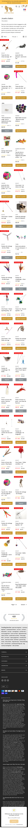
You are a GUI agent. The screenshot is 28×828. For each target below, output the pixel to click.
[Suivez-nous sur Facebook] (2, 680)
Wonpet (17, 53)
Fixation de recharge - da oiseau (6, 524)
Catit (16, 214)
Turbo (16, 244)
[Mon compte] (19, 6)
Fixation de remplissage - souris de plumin (6, 554)
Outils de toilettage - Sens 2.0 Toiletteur (20, 217)
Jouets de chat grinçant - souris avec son (20, 56)
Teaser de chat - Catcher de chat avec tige (6, 432)
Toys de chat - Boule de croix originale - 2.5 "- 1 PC (6, 493)
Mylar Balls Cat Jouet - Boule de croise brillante (20, 119)
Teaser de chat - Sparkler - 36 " (19, 524)
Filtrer (5, 36)
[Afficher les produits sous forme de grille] (23, 36)
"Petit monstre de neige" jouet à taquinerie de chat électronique (6, 120)
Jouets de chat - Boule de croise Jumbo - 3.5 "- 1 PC (6, 186)
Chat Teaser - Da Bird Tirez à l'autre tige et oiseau (20, 370)
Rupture (7, 66)
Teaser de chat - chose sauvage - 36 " (6, 55)
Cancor (3, 84)
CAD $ (3, 686)
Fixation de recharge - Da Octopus (20, 492)
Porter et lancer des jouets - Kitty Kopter (6, 463)
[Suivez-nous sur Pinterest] (8, 680)
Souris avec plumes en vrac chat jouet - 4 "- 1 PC (20, 247)
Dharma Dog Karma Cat (20, 149)
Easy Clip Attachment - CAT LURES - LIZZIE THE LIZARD (20, 586)
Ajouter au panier (21, 66)
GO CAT (3, 53)
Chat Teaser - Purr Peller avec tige (6, 339)
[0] (22, 6)
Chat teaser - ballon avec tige (20, 553)
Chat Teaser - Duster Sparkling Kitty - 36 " (6, 309)
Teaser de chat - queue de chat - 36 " (20, 87)
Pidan (2, 115)
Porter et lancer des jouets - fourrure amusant (6, 401)
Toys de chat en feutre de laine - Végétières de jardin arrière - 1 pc (20, 154)
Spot (2, 148)
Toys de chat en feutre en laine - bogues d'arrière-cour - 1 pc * (7, 588)
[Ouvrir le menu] (2, 6)
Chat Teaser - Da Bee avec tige (6, 217)
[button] (25, 10)
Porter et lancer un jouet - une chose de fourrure (20, 401)
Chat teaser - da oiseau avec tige (19, 186)
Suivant (23, 604)
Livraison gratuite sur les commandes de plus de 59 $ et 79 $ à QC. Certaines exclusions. (14, 2)
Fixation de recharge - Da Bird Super (6, 278)
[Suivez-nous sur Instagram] (5, 680)
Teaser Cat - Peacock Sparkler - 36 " (20, 309)
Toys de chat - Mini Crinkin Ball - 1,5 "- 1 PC (6, 88)
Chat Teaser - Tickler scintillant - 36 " (20, 463)
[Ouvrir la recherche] (16, 6)
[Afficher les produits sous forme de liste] (26, 36)
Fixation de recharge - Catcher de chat (20, 339)
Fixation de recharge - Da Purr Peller (6, 247)
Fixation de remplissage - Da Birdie (5, 370)
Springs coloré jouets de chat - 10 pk (6, 151)
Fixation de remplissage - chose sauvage (20, 279)
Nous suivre (4, 677)
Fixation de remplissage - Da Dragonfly (19, 432)
